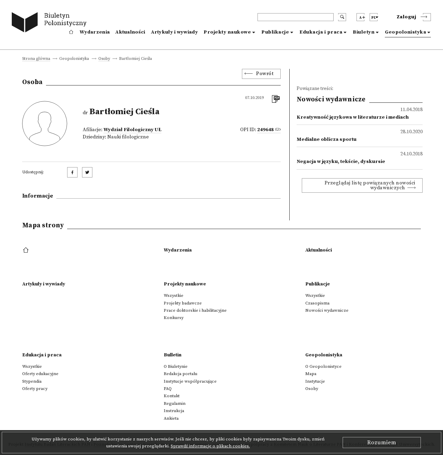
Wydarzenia (95, 32)
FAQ (168, 388)
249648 (265, 130)
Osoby (104, 59)
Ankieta (171, 418)
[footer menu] (26, 250)
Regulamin (175, 403)
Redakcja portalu (180, 373)
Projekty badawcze (183, 303)
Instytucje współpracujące (190, 381)
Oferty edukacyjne (40, 373)
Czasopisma (317, 303)
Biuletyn (363, 32)
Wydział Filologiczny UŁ (132, 130)
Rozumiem (381, 442)
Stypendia (32, 381)
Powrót (264, 74)
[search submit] (342, 17)
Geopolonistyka (405, 32)
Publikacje (275, 32)
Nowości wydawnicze (327, 310)
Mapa (310, 373)
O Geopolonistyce (323, 366)
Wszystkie (173, 295)
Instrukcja (174, 410)
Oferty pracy (34, 388)
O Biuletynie (176, 366)
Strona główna (36, 59)
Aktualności (130, 32)
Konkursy (173, 317)
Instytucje (315, 381)
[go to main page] (50, 23)
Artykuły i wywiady (174, 32)
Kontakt (172, 396)
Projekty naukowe (227, 32)
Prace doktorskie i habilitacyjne (195, 310)
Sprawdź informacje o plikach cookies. (210, 446)
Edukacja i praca (320, 32)
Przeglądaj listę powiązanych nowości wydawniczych (370, 185)
